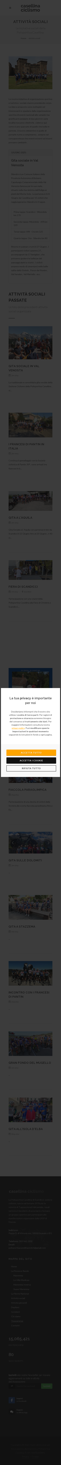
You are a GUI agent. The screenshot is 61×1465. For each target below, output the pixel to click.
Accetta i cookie (31, 760)
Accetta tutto (31, 752)
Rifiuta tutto (31, 768)
